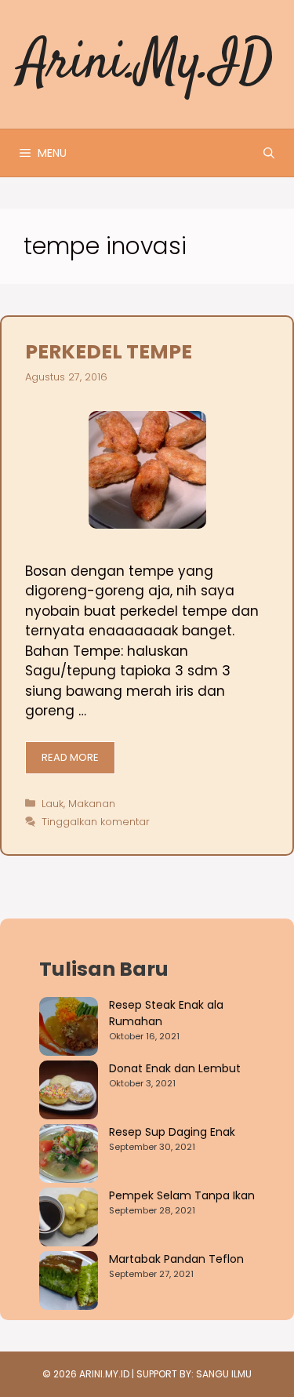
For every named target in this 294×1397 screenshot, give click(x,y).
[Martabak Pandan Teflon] (68, 1283)
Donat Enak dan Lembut (175, 1068)
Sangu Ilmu (224, 1374)
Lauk (53, 803)
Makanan (91, 803)
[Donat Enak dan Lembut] (68, 1092)
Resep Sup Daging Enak (172, 1132)
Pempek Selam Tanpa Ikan (182, 1195)
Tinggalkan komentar (96, 821)
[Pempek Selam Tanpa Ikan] (68, 1219)
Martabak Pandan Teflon (176, 1259)
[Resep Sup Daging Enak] (68, 1156)
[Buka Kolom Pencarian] (269, 152)
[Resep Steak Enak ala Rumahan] (68, 1028)
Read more (70, 757)
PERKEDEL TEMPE (108, 352)
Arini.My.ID (147, 64)
